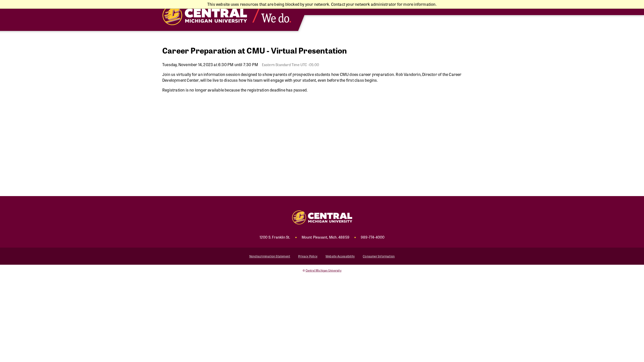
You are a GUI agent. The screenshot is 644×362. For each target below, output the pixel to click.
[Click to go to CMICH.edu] (231, 15)
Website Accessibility (340, 256)
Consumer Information (379, 256)
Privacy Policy (307, 256)
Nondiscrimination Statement (269, 256)
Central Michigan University (323, 270)
